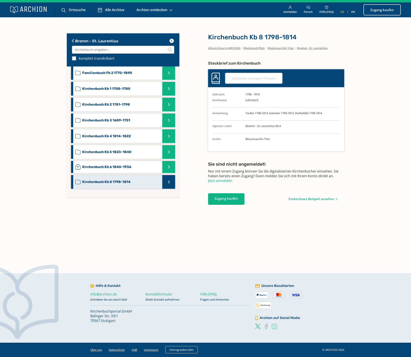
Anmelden (290, 12)
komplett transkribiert (97, 58)
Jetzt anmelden (220, 180)
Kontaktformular (158, 294)
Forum (308, 12)
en (353, 12)
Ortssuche (77, 9)
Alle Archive (114, 9)
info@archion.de (103, 294)
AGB (134, 350)
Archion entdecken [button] (152, 9)
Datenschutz (117, 350)
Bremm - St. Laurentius (96, 41)
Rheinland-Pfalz (254, 48)
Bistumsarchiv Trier (281, 48)
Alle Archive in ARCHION (224, 48)
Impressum (151, 350)
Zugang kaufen (382, 10)
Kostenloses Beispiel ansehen (312, 199)
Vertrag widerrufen (182, 350)
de (342, 12)
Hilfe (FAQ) (326, 12)
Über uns (96, 350)
